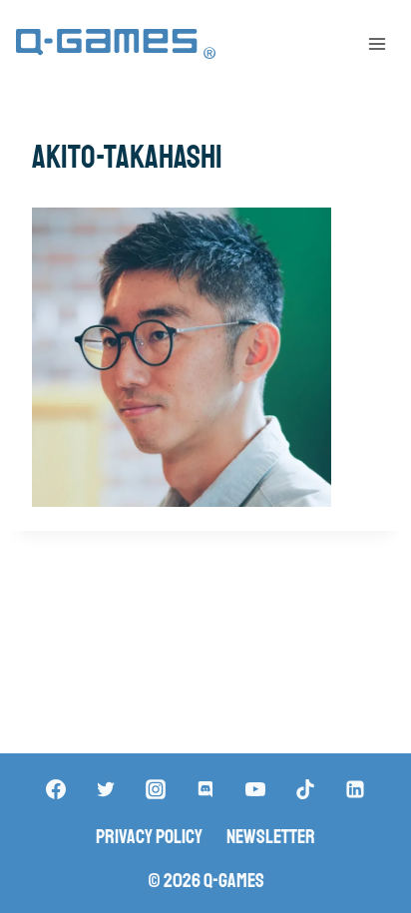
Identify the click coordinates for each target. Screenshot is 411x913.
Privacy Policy (149, 836)
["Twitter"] (106, 789)
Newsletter (270, 836)
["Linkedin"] (355, 789)
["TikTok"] (305, 789)
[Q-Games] (115, 44)
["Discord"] (205, 789)
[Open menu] (376, 43)
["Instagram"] (156, 789)
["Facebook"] (56, 789)
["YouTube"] (255, 789)
